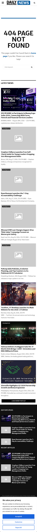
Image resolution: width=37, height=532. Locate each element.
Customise (18, 522)
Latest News (7, 83)
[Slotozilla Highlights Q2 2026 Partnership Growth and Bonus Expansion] (18, 371)
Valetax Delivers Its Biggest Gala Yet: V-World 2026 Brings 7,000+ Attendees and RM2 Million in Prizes (18, 349)
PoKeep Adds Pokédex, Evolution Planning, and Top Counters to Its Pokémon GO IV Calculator (14, 271)
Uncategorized (6, 89)
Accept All (18, 516)
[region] (18, 514)
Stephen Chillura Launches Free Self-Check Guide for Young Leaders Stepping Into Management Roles (17, 154)
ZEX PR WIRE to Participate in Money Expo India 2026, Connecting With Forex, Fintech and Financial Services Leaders (18, 115)
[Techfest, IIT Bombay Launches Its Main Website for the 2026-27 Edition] (18, 294)
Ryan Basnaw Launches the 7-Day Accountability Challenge (14, 194)
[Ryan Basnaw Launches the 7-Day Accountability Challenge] (18, 179)
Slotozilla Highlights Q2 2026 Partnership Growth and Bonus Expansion (18, 386)
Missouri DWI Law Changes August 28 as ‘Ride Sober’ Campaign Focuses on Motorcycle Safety (17, 232)
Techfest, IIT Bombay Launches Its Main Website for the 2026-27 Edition (17, 309)
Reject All (18, 527)
